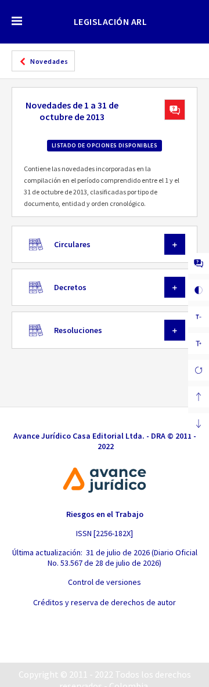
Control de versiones (104, 582)
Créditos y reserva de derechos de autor (104, 602)
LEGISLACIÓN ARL (110, 21)
